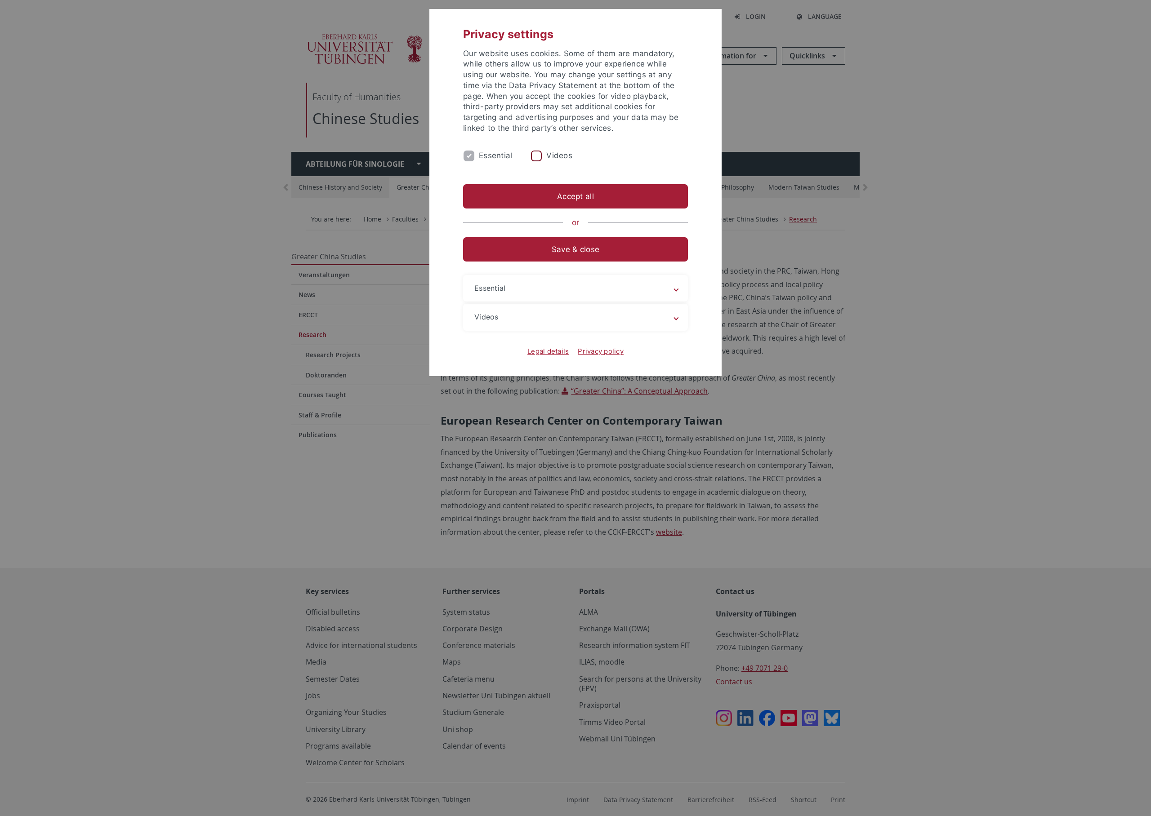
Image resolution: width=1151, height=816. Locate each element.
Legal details (548, 351)
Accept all (575, 196)
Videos (559, 155)
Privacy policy (601, 351)
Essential (495, 155)
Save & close (575, 249)
